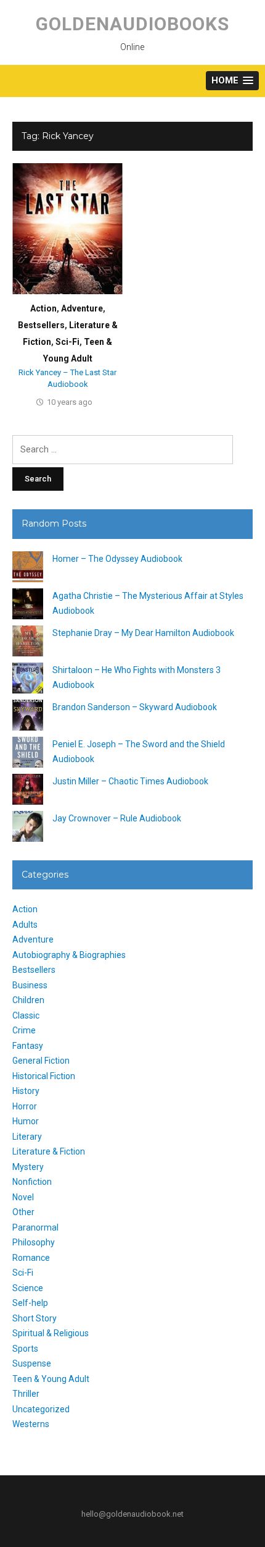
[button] (232, 80)
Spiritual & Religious (50, 1333)
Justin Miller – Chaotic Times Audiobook (130, 781)
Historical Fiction (43, 1076)
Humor (25, 1121)
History (25, 1091)
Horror (24, 1106)
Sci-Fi (67, 342)
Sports (25, 1349)
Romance (31, 1258)
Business (29, 985)
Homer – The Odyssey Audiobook (117, 559)
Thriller (25, 1394)
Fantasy (27, 1046)
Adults (25, 925)
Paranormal (35, 1227)
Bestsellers (41, 325)
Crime (24, 1030)
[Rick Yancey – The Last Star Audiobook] (67, 228)
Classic (25, 1015)
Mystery (28, 1167)
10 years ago (69, 402)
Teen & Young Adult (50, 1379)
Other (23, 1212)
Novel (23, 1197)
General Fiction (41, 1061)
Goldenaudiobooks (132, 24)
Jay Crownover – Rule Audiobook (116, 818)
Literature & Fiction (48, 1151)
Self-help (30, 1303)
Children (28, 1000)
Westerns (30, 1424)
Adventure (82, 308)
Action (43, 308)
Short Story (34, 1318)
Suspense (31, 1363)
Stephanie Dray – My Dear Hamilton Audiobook (143, 633)
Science (27, 1288)
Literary (27, 1137)
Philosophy (33, 1242)
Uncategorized (41, 1409)
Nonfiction (32, 1182)
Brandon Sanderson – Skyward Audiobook (134, 707)
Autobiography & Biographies (69, 955)
